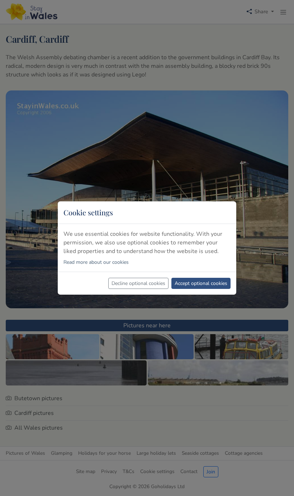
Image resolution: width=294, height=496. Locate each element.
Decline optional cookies (138, 283)
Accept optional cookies (201, 283)
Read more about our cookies (96, 262)
